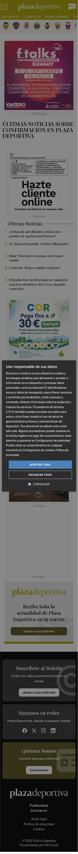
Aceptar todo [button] (40, 464)
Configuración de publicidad (53, 440)
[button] (39, 484)
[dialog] (39, 426)
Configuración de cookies (38, 450)
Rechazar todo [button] (40, 474)
